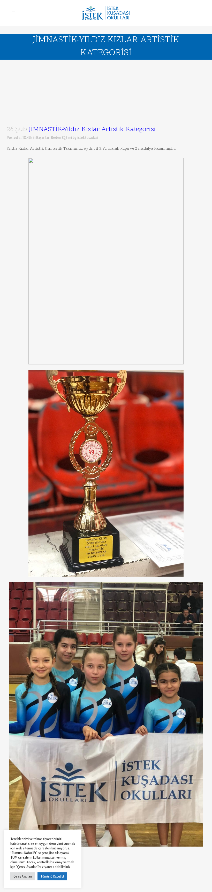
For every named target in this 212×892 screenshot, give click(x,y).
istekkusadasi (87, 137)
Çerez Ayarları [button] (22, 876)
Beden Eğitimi (61, 137)
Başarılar (42, 137)
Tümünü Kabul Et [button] (52, 876)
